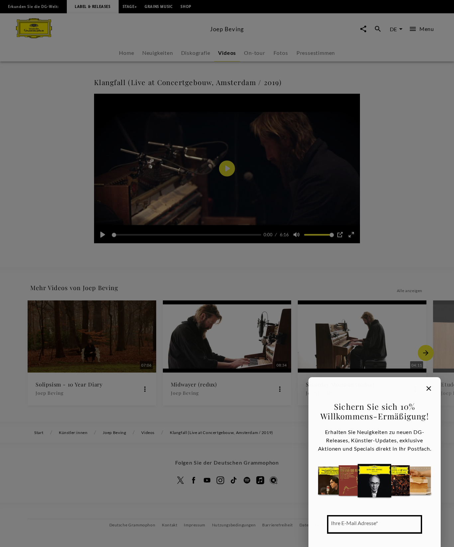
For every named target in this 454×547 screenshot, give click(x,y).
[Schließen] (428, 388)
